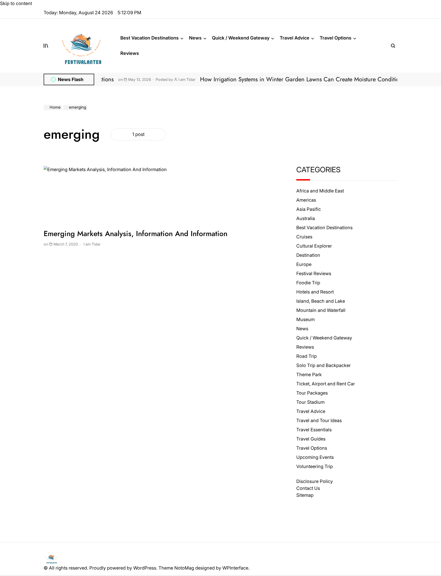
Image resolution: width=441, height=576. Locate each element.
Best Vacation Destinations (149, 38)
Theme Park (309, 374)
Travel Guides (310, 439)
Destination (308, 255)
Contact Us (308, 488)
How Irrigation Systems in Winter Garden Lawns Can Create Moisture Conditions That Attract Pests (305, 79)
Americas (306, 200)
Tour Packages (312, 393)
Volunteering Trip (314, 466)
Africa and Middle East (320, 191)
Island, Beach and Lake (320, 301)
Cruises (304, 237)
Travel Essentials (314, 429)
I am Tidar (168, 79)
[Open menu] (46, 45)
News (195, 38)
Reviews (129, 53)
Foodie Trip (308, 282)
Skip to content (16, 3)
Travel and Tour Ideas (319, 420)
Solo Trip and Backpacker (323, 365)
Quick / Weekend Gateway (240, 38)
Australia (305, 218)
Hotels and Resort (315, 292)
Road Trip (306, 356)
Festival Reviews (313, 273)
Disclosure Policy (314, 481)
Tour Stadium (310, 402)
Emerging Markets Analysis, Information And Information (135, 233)
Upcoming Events (315, 457)
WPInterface (235, 568)
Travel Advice (294, 38)
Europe (303, 264)
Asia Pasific (308, 209)
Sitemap (305, 495)
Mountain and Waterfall (320, 310)
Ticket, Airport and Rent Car (325, 384)
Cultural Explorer (314, 246)
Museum (305, 319)
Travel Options (335, 38)
